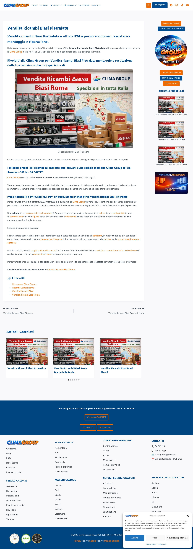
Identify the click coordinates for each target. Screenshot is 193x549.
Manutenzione (13, 500)
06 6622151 (160, 5)
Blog (8, 453)
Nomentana (61, 448)
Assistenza (11, 486)
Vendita (10, 519)
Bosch (58, 495)
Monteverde (61, 457)
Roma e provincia (63, 467)
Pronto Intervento (15, 505)
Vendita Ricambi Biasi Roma (61, 269)
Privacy (77, 541)
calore (102, 213)
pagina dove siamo (42, 254)
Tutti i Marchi (61, 518)
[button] (187, 515)
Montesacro (109, 460)
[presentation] (27, 351)
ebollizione (70, 216)
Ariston (58, 485)
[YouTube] (187, 5)
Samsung (156, 511)
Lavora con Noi (13, 472)
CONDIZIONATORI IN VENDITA (171, 28)
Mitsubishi (157, 506)
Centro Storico (110, 446)
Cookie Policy (151, 544)
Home (34, 5)
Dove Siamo (12, 463)
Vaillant (58, 509)
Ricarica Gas (109, 502)
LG (153, 502)
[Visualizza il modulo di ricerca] (148, 5)
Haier (154, 492)
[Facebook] (171, 5)
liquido (35, 216)
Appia (106, 455)
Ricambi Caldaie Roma (23, 287)
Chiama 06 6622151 (96, 417)
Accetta (134, 538)
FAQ (8, 458)
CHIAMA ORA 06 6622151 (171, 72)
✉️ (164, 454)
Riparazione (12, 514)
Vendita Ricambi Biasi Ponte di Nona (126, 311)
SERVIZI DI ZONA (171, 83)
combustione (16, 216)
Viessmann (60, 514)
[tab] (68, 380)
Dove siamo (84, 5)
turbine (107, 239)
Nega (155, 538)
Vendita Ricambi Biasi (22, 291)
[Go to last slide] (10, 358)
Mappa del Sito (111, 541)
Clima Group (16, 51)
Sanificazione (109, 512)
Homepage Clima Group (24, 284)
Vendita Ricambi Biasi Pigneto (18, 311)
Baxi (57, 490)
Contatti (96, 5)
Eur (56, 452)
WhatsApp (87, 427)
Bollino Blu (11, 491)
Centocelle (60, 462)
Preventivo (105, 427)
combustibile (118, 213)
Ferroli (58, 504)
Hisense (155, 497)
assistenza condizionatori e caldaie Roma (116, 250)
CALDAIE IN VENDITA (171, 23)
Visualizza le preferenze (177, 538)
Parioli (106, 450)
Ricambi (70, 5)
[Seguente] (137, 358)
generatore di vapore (51, 239)
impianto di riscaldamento (39, 213)
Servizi (56, 5)
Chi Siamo (44, 5)
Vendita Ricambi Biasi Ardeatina (26, 368)
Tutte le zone (61, 471)
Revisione (11, 510)
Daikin (58, 499)
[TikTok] (182, 5)
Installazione (12, 495)
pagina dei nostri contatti (44, 250)
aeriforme (97, 235)
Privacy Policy (162, 544)
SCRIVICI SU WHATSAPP (171, 78)
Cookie (92, 541)
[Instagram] (176, 5)
